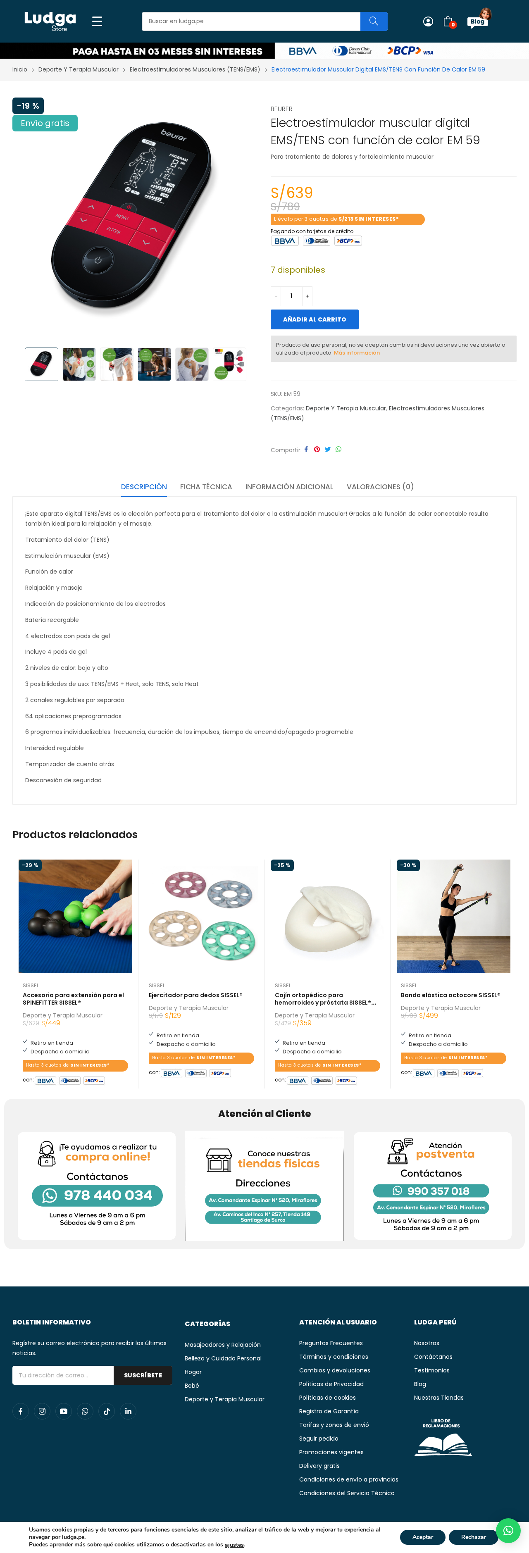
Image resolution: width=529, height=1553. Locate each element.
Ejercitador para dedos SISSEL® (196, 995)
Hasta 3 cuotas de (67, 1065)
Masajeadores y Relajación (223, 1345)
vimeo (128, 1411)
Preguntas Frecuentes (331, 1343)
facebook (20, 1411)
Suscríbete (143, 1375)
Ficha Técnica (206, 487)
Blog (420, 1384)
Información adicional (289, 487)
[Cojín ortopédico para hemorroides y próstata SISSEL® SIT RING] (327, 916)
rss (106, 1411)
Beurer (282, 109)
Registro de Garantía (329, 1411)
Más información (357, 353)
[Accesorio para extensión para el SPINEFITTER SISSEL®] (75, 916)
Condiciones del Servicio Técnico (347, 1493)
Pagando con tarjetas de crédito (312, 230)
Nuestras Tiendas (439, 1397)
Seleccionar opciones (254, 1070)
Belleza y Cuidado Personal (223, 1358)
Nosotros (426, 1343)
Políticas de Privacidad (331, 1384)
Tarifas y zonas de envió (334, 1425)
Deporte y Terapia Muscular (346, 408)
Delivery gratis (319, 1466)
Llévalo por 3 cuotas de (336, 218)
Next (248, 220)
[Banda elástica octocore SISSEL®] (453, 916)
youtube (63, 1411)
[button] (508, 1530)
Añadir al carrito (314, 319)
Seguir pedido (318, 1438)
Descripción (144, 487)
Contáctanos (433, 1357)
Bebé (192, 1386)
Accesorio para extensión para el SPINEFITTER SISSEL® (73, 999)
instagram (42, 1411)
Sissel (31, 985)
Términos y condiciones (333, 1357)
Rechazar (473, 1537)
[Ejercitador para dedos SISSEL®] (201, 916)
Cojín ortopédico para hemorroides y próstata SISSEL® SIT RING (323, 1002)
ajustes (234, 1545)
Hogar (193, 1372)
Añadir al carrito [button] (128, 1077)
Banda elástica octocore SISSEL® (450, 995)
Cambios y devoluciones (334, 1370)
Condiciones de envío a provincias (348, 1479)
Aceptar (422, 1537)
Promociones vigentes (331, 1452)
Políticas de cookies (327, 1397)
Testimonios (432, 1370)
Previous (22, 220)
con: (28, 1078)
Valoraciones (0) (380, 487)
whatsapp (85, 1411)
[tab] (144, 488)
